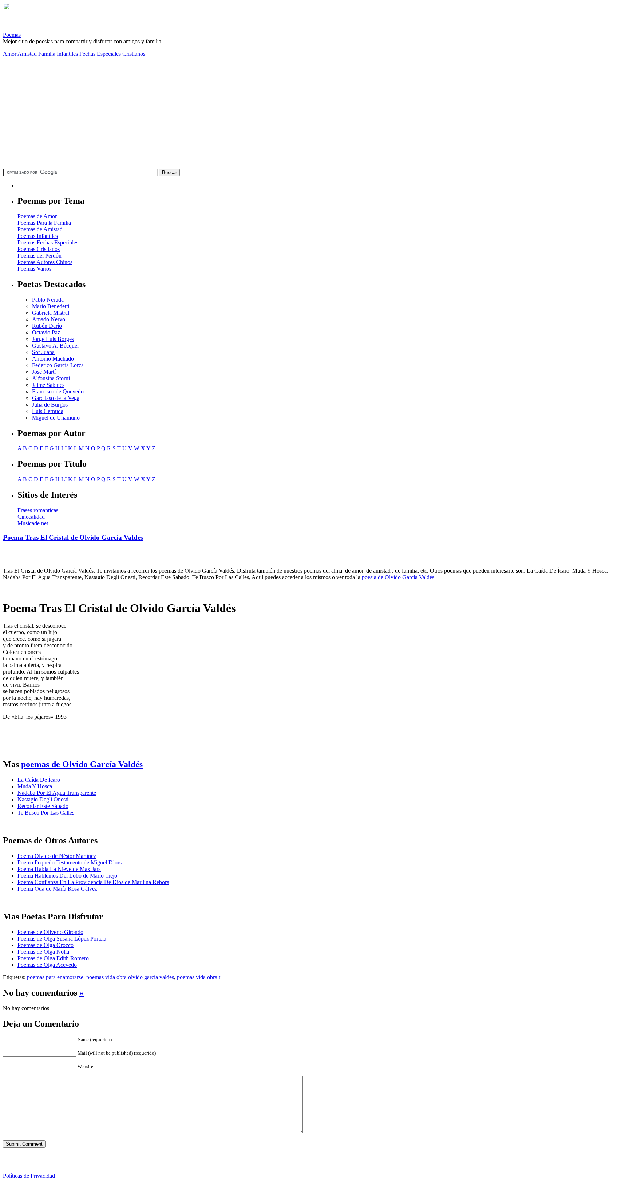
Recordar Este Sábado (42, 806)
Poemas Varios (34, 269)
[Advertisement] (314, 114)
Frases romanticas (37, 510)
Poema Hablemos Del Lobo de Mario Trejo (67, 875)
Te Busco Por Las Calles (45, 812)
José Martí (44, 372)
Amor (9, 54)
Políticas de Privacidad (29, 1176)
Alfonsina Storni (51, 378)
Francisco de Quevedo (58, 391)
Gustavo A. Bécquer (55, 345)
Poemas (12, 35)
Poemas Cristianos (38, 249)
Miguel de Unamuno (56, 418)
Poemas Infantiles (37, 236)
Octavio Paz (46, 332)
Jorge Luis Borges (53, 339)
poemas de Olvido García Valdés (82, 764)
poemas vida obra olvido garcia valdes (130, 977)
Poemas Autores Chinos (44, 262)
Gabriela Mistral (50, 313)
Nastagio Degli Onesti (42, 799)
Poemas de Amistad (40, 229)
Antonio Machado (53, 359)
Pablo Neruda (48, 300)
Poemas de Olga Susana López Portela (61, 938)
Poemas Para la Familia (44, 223)
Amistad (27, 54)
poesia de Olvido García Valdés (398, 577)
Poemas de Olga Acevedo (47, 965)
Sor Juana (43, 352)
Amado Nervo (48, 319)
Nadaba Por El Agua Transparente (56, 793)
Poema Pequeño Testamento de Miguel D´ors (69, 862)
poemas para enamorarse (55, 977)
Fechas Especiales (100, 54)
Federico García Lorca (58, 365)
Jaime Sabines (48, 385)
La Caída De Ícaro (38, 780)
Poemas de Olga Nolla (43, 952)
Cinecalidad (31, 517)
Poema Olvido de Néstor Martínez (56, 856)
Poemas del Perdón (39, 255)
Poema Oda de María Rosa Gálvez (57, 889)
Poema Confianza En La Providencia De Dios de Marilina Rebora (93, 882)
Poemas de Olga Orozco (45, 945)
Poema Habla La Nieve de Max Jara (59, 869)
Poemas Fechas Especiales (47, 242)
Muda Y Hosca (34, 786)
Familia (46, 54)
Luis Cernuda (47, 411)
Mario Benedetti (50, 306)
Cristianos (133, 54)
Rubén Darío (47, 326)
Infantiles (67, 54)
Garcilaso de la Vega (55, 398)
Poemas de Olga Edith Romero (53, 958)
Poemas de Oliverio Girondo (50, 932)
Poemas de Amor (37, 216)
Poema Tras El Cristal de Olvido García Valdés (73, 537)
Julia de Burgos (50, 404)
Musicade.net (32, 523)
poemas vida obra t (198, 977)
